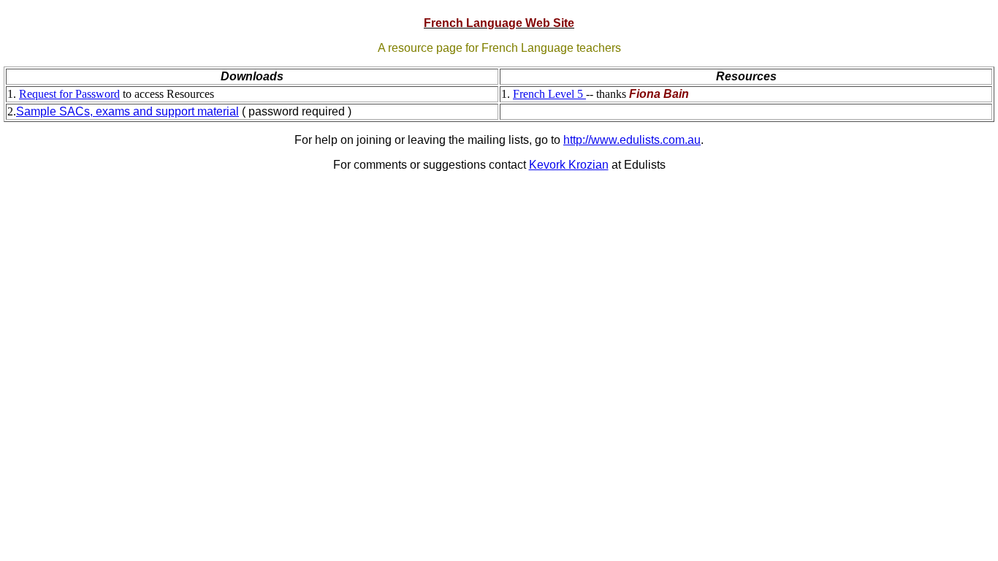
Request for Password (69, 94)
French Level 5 (549, 94)
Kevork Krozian (569, 165)
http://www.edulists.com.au (632, 140)
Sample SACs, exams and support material (127, 111)
